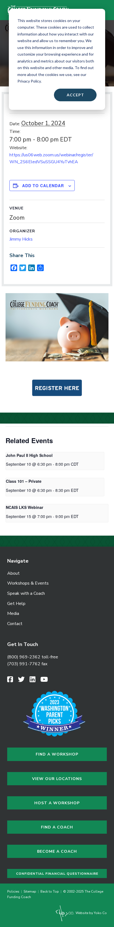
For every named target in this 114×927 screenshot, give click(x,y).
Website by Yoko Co (91, 913)
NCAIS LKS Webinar (24, 507)
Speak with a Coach (26, 593)
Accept (75, 94)
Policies (14, 891)
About (13, 573)
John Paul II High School (29, 455)
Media (13, 613)
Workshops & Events (28, 583)
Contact (14, 624)
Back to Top (49, 891)
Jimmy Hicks (21, 239)
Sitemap (30, 891)
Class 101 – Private (24, 481)
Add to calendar (43, 185)
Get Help (16, 604)
